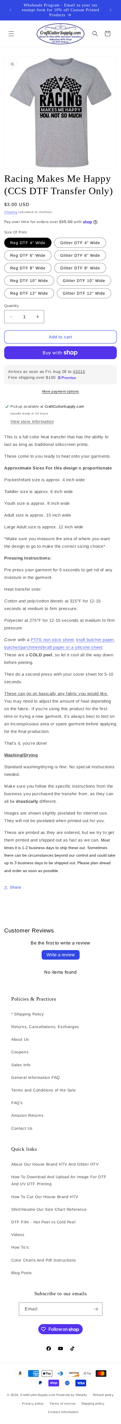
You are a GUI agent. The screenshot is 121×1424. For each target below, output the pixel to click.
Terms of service (63, 1403)
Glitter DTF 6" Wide (80, 255)
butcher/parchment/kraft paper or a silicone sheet (53, 647)
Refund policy (103, 1395)
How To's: (20, 1247)
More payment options (60, 391)
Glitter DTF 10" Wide (84, 280)
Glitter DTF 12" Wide (84, 293)
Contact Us (22, 1128)
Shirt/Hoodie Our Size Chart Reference (49, 1209)
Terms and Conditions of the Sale (43, 1090)
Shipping (10, 212)
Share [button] (15, 887)
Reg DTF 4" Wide (28, 242)
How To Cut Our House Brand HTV (44, 1196)
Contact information (63, 1412)
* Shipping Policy (27, 1014)
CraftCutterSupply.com (37, 1395)
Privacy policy (33, 1403)
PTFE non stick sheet (52, 639)
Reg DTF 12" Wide (29, 293)
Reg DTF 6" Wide (28, 255)
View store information (32, 421)
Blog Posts (21, 1273)
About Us (20, 1039)
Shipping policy (93, 1403)
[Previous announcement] (10, 10)
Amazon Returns (27, 1115)
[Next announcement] (110, 10)
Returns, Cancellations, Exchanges (45, 1026)
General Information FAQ (35, 1077)
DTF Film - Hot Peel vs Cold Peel (43, 1222)
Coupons (19, 1052)
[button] (11, 33)
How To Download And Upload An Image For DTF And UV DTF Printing (59, 1180)
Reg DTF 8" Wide (28, 268)
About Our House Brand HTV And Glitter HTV (55, 1164)
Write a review (60, 954)
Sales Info (21, 1065)
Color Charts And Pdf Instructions (43, 1260)
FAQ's (17, 1102)
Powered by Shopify (71, 1395)
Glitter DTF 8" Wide (80, 268)
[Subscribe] (96, 1309)
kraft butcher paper (95, 639)
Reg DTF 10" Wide (29, 280)
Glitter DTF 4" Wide (80, 242)
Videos (17, 1234)
